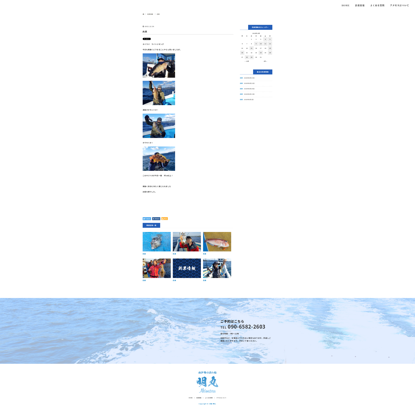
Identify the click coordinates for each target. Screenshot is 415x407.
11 (265, 44)
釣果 (144, 254)
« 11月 (247, 61)
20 (242, 52)
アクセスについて (399, 5)
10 (261, 44)
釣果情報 (360, 5)
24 (261, 52)
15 (251, 48)
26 (270, 52)
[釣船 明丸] (207, 391)
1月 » (265, 61)
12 (270, 44)
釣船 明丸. (212, 404)
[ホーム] (143, 11)
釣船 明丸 (13, 5)
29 (251, 57)
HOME (346, 5)
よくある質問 (377, 5)
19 (270, 48)
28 (247, 57)
